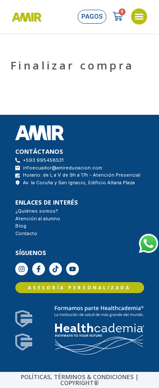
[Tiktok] (55, 269)
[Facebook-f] (38, 269)
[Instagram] (21, 269)
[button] (139, 16)
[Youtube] (72, 269)
